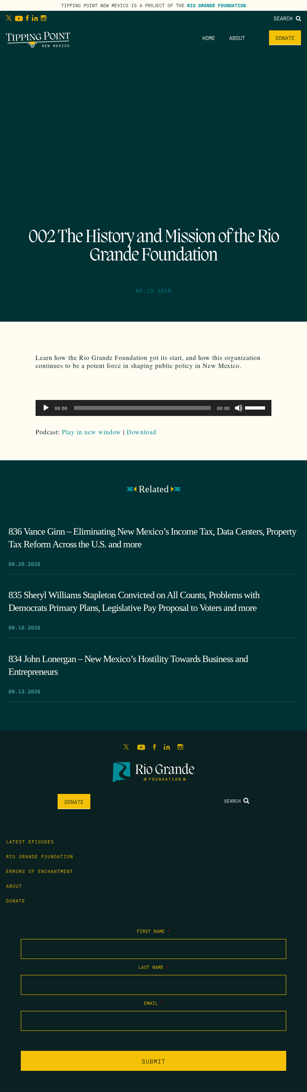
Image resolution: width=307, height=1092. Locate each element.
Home (208, 37)
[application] (153, 408)
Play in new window (91, 432)
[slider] (256, 407)
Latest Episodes (30, 841)
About (237, 37)
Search (284, 18)
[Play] (46, 408)
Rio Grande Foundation (216, 5)
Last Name (153, 967)
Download (141, 432)
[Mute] (239, 408)
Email (153, 1003)
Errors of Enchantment (39, 871)
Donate (285, 37)
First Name (153, 931)
